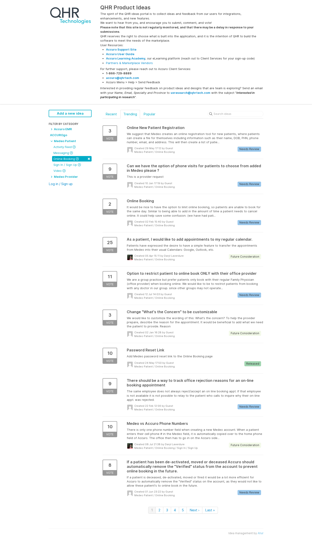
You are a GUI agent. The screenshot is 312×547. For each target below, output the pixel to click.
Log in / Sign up (61, 184)
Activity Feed (63, 147)
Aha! (260, 533)
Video (58, 170)
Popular (149, 114)
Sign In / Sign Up (65, 165)
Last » (210, 510)
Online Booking (71, 158)
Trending (130, 114)
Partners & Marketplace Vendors (129, 63)
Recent (111, 114)
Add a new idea (70, 113)
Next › (194, 510)
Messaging (61, 153)
